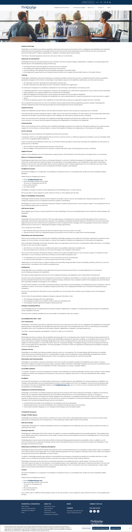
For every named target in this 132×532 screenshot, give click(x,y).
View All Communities (28, 508)
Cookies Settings (86, 528)
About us (47, 504)
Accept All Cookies (115, 528)
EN (97, 2)
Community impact (50, 512)
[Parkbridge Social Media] (107, 2)
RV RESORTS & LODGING (51, 514)
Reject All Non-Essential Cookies (100, 528)
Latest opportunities (74, 512)
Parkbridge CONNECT (28, 510)
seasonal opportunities (75, 510)
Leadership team (49, 506)
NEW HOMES (25, 506)
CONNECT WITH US (87, 2)
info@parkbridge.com (35, 179)
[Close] (129, 528)
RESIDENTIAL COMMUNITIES (30, 504)
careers (70, 508)
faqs (22, 512)
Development (48, 508)
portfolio (47, 510)
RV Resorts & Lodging (79, 7)
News (109, 7)
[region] (66, 528)
